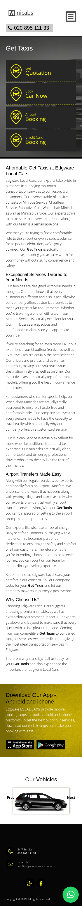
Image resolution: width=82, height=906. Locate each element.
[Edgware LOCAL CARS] (34, 21)
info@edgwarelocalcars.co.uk (34, 866)
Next (71, 797)
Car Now (36, 94)
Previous (14, 797)
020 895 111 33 (31, 28)
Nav (71, 16)
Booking (35, 117)
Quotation (38, 71)
